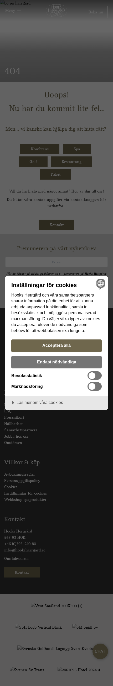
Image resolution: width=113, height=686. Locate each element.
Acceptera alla (56, 345)
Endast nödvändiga (56, 361)
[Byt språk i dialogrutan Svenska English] (100, 284)
